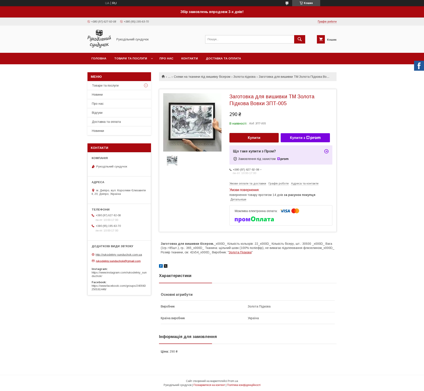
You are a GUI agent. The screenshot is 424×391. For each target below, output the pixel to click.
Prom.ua (233, 381)
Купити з (297, 138)
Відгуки (97, 112)
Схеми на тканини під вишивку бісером (202, 76)
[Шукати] (299, 39)
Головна (98, 58)
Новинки (98, 131)
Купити (254, 138)
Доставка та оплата (223, 58)
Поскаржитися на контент (209, 385)
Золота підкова (244, 76)
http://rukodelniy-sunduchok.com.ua (119, 254)
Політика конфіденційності (244, 385)
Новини (97, 94)
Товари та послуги (130, 58)
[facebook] (161, 266)
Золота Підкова (240, 252)
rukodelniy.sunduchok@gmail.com (118, 260)
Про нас (166, 58)
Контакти (189, 58)
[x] (165, 266)
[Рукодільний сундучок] (99, 47)
